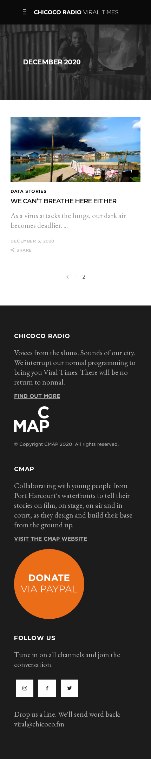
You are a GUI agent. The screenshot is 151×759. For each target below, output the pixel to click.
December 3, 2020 (32, 241)
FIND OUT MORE (37, 396)
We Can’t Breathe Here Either (63, 201)
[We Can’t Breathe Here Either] (75, 149)
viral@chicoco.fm (39, 724)
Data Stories (28, 191)
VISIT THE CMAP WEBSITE (50, 539)
